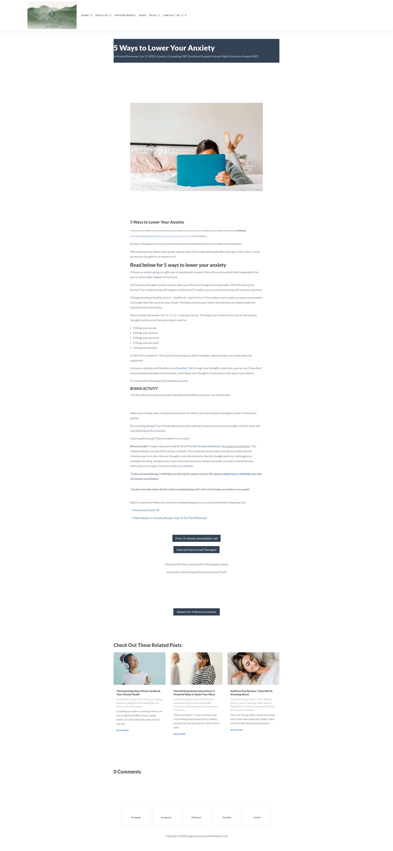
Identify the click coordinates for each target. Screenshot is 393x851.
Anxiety (161, 56)
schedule (245, 473)
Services (101, 15)
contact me (229, 473)
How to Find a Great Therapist (196, 549)
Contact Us (171, 15)
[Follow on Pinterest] (196, 812)
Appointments (125, 15)
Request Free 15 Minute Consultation (196, 611)
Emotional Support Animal (204, 56)
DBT (184, 56)
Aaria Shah (124, 699)
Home (85, 15)
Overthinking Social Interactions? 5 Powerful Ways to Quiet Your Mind (194, 692)
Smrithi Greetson (183, 699)
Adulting (267, 699)
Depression (122, 703)
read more (123, 730)
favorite (181, 368)
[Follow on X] (257, 812)
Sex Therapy (235, 710)
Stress (127, 706)
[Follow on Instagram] (166, 812)
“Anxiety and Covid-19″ (146, 510)
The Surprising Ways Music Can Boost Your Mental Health (138, 692)
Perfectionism (179, 706)
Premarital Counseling (253, 706)
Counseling (174, 56)
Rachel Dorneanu (127, 56)
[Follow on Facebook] (135, 812)
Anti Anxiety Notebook (206, 446)
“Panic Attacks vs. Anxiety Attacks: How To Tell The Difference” (169, 518)
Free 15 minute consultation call (196, 538)
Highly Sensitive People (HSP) (239, 56)
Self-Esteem (192, 706)
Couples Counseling (247, 703)
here (190, 466)
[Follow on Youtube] (226, 812)
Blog (153, 15)
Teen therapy (211, 706)
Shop (142, 15)
